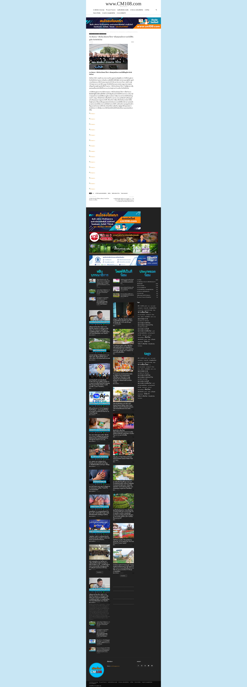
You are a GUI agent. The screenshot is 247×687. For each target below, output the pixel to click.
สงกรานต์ (149, 335)
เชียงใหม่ (109, 193)
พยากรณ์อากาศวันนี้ (143, 329)
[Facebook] (138, 665)
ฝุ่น (155, 316)
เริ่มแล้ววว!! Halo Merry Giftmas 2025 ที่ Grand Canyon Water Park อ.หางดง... (123, 458)
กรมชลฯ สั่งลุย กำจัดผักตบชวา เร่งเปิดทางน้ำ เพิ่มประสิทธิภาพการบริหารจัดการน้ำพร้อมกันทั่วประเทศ (99, 356)
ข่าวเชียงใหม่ (143, 312)
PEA (93, 193)
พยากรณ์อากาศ (143, 318)
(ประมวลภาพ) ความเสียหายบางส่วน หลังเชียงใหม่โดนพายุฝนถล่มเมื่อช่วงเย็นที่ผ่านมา (127, 295)
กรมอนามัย (146, 308)
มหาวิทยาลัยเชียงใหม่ (142, 333)
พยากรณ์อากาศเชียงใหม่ (144, 331)
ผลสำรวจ (152, 316)
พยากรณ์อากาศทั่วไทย (144, 322)
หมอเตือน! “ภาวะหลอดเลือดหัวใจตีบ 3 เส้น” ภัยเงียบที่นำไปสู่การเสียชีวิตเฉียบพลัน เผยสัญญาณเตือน (99, 513)
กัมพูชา (154, 310)
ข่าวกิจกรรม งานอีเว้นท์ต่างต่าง (98, 32)
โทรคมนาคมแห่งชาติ (124, 193)
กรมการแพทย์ (153, 305)
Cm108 (142, 306)
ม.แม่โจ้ (153, 331)
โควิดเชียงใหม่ (151, 344)
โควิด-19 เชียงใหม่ (142, 343)
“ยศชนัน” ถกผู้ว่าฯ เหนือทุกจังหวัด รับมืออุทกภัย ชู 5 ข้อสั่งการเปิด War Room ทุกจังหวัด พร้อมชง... (99, 538)
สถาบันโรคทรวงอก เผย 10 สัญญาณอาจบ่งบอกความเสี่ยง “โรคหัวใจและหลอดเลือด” (99, 488)
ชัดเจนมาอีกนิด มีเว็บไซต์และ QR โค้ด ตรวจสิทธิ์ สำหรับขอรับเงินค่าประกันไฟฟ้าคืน (127, 288)
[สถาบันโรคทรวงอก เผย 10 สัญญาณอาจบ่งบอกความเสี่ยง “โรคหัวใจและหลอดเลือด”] (99, 477)
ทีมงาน (90, 388)
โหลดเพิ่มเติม (99, 572)
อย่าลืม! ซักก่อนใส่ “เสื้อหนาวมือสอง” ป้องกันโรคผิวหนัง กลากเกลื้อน (99, 199)
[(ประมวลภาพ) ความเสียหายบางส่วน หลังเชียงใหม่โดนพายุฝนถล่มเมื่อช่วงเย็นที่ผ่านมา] (116, 295)
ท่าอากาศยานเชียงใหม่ (141, 314)
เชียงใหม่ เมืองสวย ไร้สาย (116, 193)
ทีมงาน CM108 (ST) (92, 334)
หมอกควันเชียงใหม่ (141, 337)
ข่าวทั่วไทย (147, 9)
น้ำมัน (139, 316)
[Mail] (145, 665)
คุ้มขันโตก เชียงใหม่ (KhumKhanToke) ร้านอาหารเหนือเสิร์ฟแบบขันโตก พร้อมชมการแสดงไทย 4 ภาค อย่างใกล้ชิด (123, 433)
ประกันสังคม (147, 316)
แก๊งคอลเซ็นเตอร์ (140, 341)
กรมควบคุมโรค (140, 308)
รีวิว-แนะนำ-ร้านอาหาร (111, 9)
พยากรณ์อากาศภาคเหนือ (142, 326)
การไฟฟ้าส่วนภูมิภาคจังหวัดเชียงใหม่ (100, 193)
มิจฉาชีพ (139, 335)
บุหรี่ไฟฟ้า (142, 316)
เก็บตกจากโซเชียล (96, 13)
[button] (156, 10)
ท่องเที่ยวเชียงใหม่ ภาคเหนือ (122, 9)
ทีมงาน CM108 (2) (116, 383)
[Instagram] (141, 665)
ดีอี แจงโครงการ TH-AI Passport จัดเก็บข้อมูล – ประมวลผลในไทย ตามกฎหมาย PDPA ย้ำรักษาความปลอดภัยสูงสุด (99, 410)
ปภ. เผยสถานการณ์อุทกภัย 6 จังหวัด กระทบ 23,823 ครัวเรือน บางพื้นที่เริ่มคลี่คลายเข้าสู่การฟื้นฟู (99, 463)
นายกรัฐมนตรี (148, 314)
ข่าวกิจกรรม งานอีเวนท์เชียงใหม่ (136, 9)
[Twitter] (148, 665)
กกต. (149, 306)
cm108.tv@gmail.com (115, 666)
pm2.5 (146, 306)
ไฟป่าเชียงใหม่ (140, 345)
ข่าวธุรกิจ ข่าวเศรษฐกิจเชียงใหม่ (108, 13)
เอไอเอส (153, 339)
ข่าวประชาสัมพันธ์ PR (121, 13)
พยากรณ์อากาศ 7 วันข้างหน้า (143, 320)
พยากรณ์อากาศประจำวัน (145, 324)
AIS (138, 306)
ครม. (150, 312)
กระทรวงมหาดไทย (140, 310)
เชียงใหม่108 (140, 339)
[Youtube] (152, 665)
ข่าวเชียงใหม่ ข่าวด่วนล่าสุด (98, 9)
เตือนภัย (145, 339)
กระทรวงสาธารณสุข (148, 310)
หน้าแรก (90, 32)
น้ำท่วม (153, 314)
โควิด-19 (146, 341)
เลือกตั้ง (149, 339)
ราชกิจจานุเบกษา (144, 335)
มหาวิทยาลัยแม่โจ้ (151, 333)
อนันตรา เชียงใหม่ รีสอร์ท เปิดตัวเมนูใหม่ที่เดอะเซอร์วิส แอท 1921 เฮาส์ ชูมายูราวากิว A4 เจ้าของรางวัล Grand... (122, 321)
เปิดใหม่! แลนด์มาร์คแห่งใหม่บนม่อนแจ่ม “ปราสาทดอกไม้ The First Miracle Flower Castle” (123, 541)
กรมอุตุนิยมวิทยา (152, 308)
